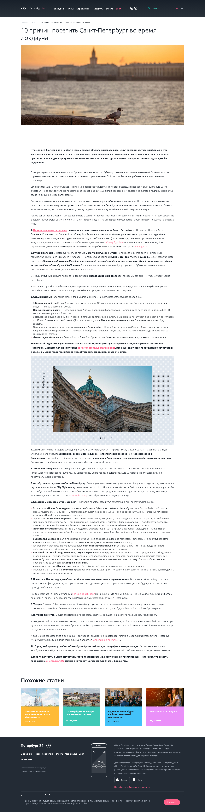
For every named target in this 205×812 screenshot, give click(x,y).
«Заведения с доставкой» (106, 639)
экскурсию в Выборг (83, 593)
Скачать (124, 780)
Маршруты (97, 8)
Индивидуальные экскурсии (50, 230)
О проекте (26, 759)
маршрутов (141, 246)
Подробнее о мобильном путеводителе (132, 787)
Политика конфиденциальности (33, 771)
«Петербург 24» (114, 242)
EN (181, 8)
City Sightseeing (78, 495)
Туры (71, 8)
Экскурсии (59, 8)
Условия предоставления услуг (33, 768)
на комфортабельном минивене (96, 347)
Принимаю (172, 802)
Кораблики (82, 8)
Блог (118, 8)
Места (109, 8)
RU (177, 8)
